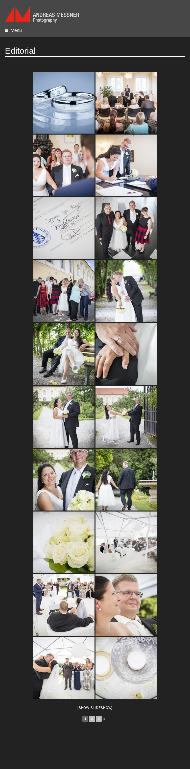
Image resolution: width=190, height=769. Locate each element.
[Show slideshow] (95, 708)
